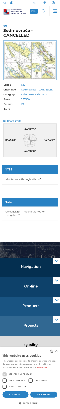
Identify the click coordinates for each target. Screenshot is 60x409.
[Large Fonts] (4, 3)
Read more (42, 367)
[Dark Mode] (11, 3)
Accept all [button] (15, 394)
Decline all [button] (43, 394)
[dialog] (30, 378)
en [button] (33, 11)
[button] (30, 403)
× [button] (56, 351)
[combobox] (51, 351)
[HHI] (16, 11)
